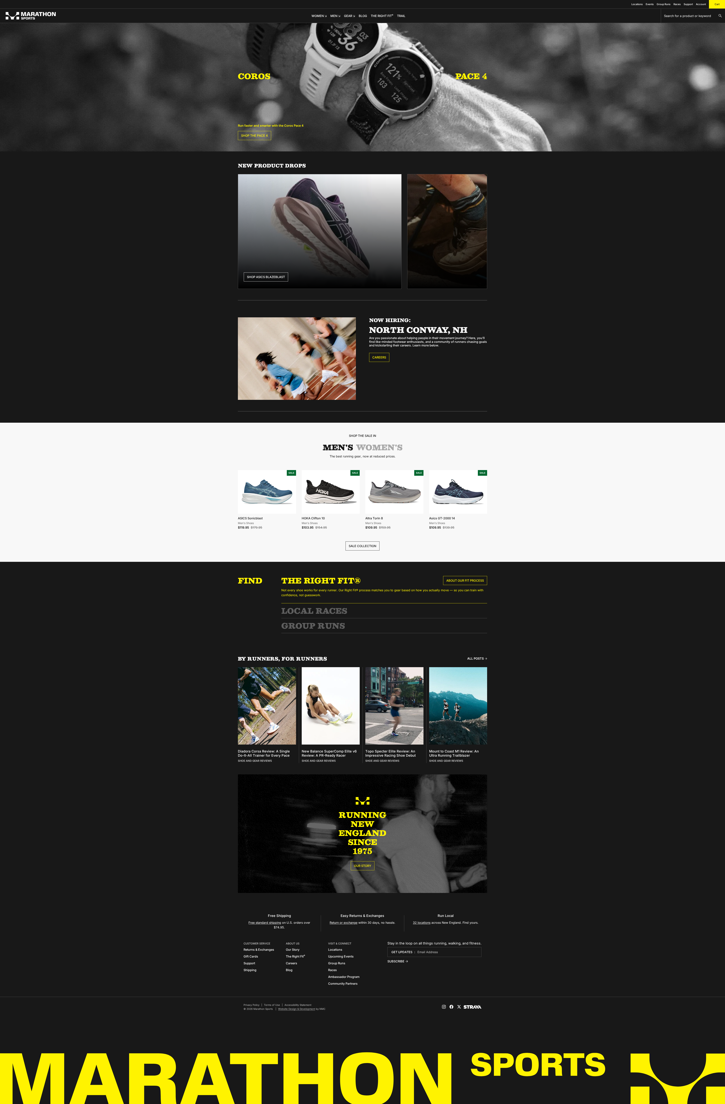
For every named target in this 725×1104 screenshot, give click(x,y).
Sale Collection (362, 546)
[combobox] (693, 16)
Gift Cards (251, 956)
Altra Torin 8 (374, 518)
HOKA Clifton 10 (313, 518)
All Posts (475, 658)
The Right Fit (295, 956)
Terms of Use (272, 1004)
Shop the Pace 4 (254, 135)
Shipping (250, 970)
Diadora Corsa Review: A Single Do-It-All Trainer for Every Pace (264, 753)
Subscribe (395, 961)
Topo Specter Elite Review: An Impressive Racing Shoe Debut (390, 753)
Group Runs (663, 4)
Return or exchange (343, 922)
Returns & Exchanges (259, 949)
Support (688, 4)
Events (650, 4)
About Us (292, 943)
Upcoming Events (341, 956)
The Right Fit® (321, 580)
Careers (379, 357)
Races (677, 4)
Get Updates (401, 952)
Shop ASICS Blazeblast (266, 277)
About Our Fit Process (465, 580)
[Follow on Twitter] (459, 1007)
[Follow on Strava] (472, 1007)
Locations (637, 4)
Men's (338, 447)
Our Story (362, 866)
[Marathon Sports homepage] (31, 16)
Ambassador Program (343, 977)
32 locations (421, 922)
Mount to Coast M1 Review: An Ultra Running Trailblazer (454, 753)
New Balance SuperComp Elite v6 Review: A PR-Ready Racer (329, 753)
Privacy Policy (251, 1004)
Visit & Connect (339, 943)
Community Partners (343, 983)
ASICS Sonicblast (250, 518)
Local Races (314, 610)
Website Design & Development (296, 1008)
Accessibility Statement (298, 1004)
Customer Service (257, 943)
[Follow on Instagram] (444, 1007)
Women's (379, 447)
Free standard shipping (264, 922)
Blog (289, 970)
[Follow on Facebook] (451, 1007)
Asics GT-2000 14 (442, 518)
